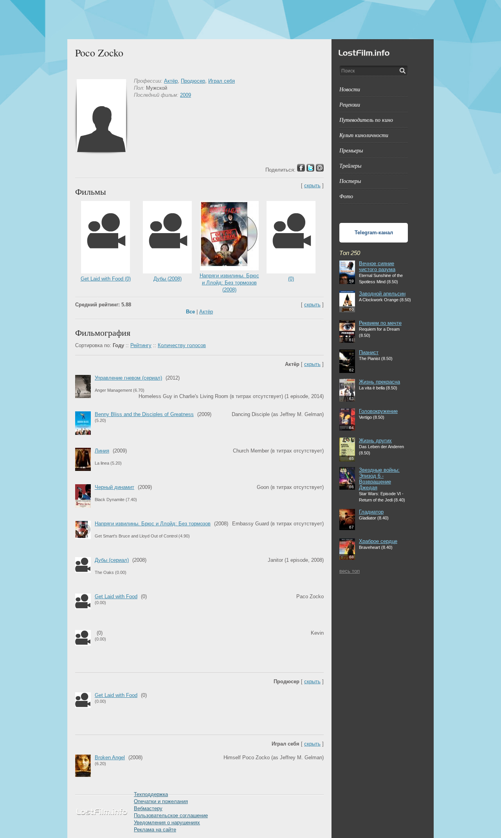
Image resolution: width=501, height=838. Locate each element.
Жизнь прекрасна (379, 382)
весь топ (349, 571)
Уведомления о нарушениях (167, 822)
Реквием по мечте (380, 323)
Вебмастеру (148, 808)
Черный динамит (114, 487)
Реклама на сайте (155, 830)
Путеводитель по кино (366, 119)
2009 (185, 95)
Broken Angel (110, 757)
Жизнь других (375, 440)
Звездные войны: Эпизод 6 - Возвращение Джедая (379, 478)
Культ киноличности (363, 135)
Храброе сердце (378, 541)
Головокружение (378, 411)
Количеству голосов (182, 345)
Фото (346, 196)
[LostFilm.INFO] (250, 19)
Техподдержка (151, 794)
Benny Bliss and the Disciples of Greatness (144, 414)
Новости (349, 89)
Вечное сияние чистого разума (377, 266)
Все (190, 312)
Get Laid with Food (116, 596)
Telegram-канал (374, 232)
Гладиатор (371, 512)
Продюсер (193, 81)
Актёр (171, 81)
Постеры (350, 181)
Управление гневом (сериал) (128, 378)
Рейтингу (140, 345)
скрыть (312, 185)
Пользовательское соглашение (171, 815)
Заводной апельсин (382, 294)
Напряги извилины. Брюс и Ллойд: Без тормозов (153, 524)
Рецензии (349, 104)
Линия (102, 451)
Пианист (368, 352)
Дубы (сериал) (112, 560)
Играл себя (221, 81)
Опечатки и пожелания (161, 801)
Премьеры (351, 150)
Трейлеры (350, 165)
